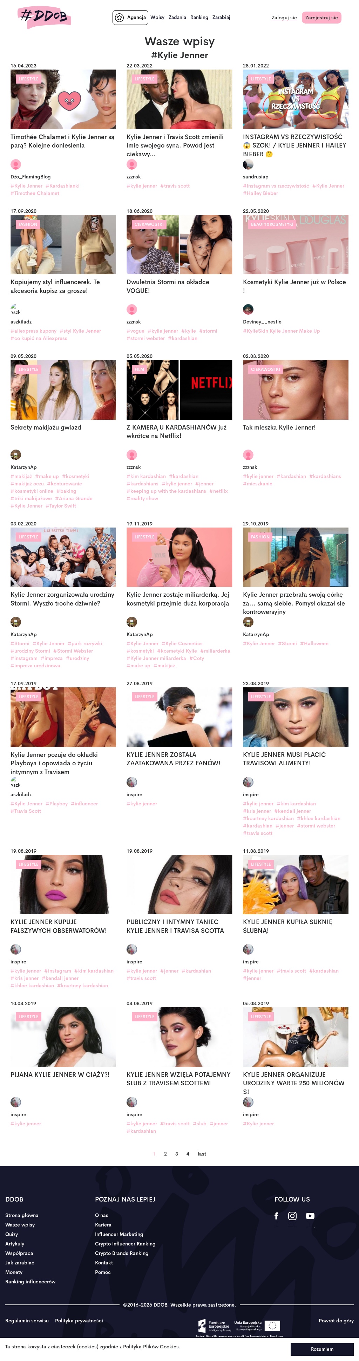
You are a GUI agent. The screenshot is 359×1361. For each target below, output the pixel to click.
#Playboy (57, 803)
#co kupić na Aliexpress (39, 338)
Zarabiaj (221, 17)
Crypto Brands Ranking (122, 1253)
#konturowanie (64, 483)
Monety (13, 1272)
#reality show (142, 498)
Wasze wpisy (20, 1225)
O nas (101, 1215)
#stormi (208, 331)
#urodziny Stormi (30, 651)
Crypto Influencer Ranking (125, 1244)
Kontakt (104, 1262)
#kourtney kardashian (268, 818)
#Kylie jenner (258, 1123)
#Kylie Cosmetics (182, 643)
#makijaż (21, 476)
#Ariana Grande (74, 498)
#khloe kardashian (318, 818)
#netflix (218, 491)
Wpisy (157, 17)
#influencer (84, 803)
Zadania (177, 17)
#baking (66, 491)
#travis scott (175, 186)
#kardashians (142, 483)
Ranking (199, 17)
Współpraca (19, 1253)
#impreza (52, 658)
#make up (47, 476)
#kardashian (182, 338)
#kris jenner (257, 811)
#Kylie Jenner (26, 186)
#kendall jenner (292, 811)
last (202, 1154)
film (139, 369)
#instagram (24, 658)
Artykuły (14, 1244)
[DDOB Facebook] (276, 1220)
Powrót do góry (336, 1320)
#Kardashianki (63, 186)
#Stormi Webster (73, 651)
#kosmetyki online (32, 491)
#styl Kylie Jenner (80, 331)
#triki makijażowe (31, 498)
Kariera (103, 1225)
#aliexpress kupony (33, 331)
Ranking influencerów (30, 1281)
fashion (28, 224)
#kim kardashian (146, 476)
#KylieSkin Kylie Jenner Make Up (281, 331)
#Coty (196, 658)
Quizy (11, 1234)
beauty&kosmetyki (272, 224)
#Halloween (314, 643)
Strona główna (22, 1215)
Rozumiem (322, 1349)
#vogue (135, 331)
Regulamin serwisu (27, 1320)
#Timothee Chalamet (35, 193)
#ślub (199, 1123)
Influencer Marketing (119, 1234)
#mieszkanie (257, 483)
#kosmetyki (75, 476)
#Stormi (20, 643)
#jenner (204, 483)
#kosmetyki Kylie (177, 651)
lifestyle (29, 79)
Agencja (136, 17)
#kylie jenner (142, 186)
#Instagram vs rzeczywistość (276, 186)
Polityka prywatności (79, 1320)
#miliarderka (215, 651)
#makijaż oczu (27, 483)
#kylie (188, 331)
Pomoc (103, 1272)
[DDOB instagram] (292, 1220)
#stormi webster (146, 338)
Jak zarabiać (19, 1262)
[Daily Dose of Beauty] (44, 18)
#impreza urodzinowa (35, 665)
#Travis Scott (26, 811)
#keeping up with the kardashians (166, 491)
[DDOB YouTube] (310, 1220)
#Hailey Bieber (260, 193)
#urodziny (77, 658)
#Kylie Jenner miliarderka (156, 658)
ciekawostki (149, 224)
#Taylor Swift (61, 506)
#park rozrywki (85, 643)
